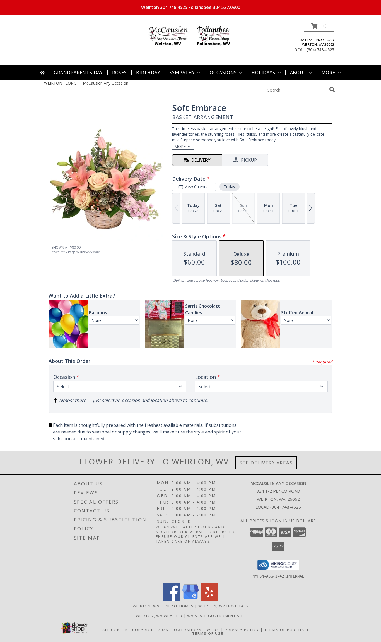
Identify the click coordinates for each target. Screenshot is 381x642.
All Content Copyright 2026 (135, 629)
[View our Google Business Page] (190, 599)
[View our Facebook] (171, 599)
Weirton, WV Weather (159, 615)
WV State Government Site (216, 615)
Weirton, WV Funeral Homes (163, 606)
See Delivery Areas (266, 462)
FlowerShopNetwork (195, 629)
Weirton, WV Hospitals (223, 606)
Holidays (263, 73)
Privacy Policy (242, 629)
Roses (119, 73)
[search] (332, 90)
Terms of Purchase (287, 629)
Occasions (223, 73)
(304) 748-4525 (320, 49)
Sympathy (182, 73)
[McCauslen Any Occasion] (190, 36)
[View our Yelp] (209, 599)
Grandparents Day (78, 73)
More (328, 73)
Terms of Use (207, 633)
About (298, 73)
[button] (319, 26)
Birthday (148, 73)
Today (229, 186)
